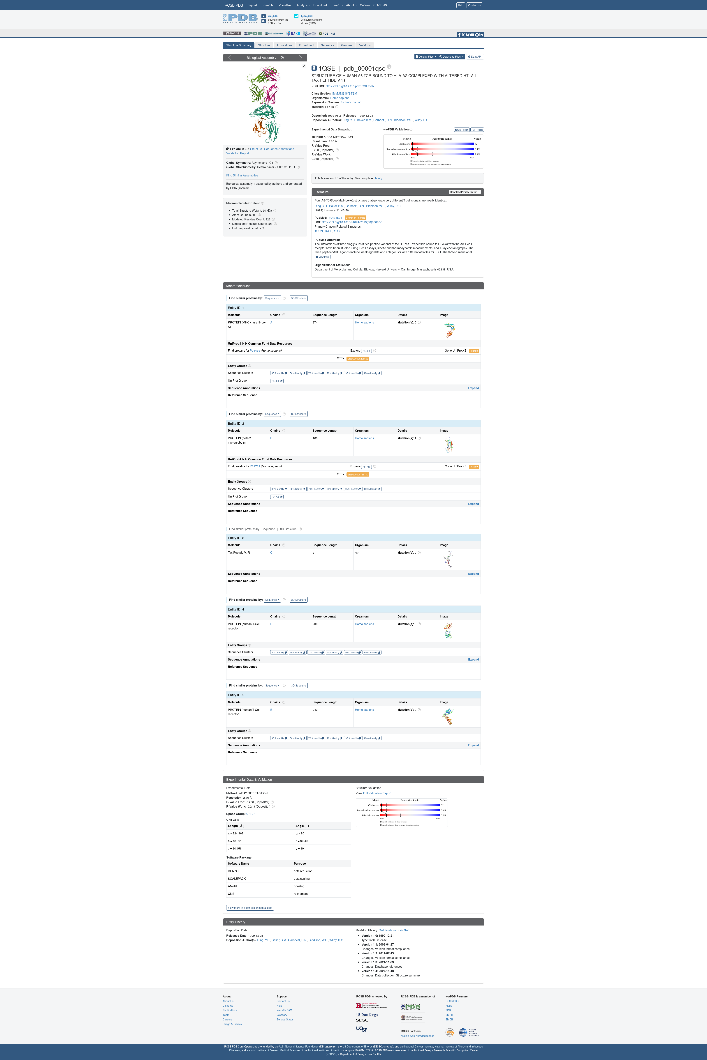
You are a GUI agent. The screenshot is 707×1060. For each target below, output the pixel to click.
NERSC (331, 1054)
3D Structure (298, 298)
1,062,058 (306, 16)
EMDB (449, 1019)
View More (323, 256)
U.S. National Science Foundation (299, 1046)
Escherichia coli (350, 102)
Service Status (285, 1019)
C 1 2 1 (251, 814)
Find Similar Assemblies (242, 175)
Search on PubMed (355, 217)
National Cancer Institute (418, 1046)
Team (226, 1015)
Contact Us (283, 1001)
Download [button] (320, 5)
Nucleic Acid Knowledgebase (417, 1036)
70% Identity (314, 373)
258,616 (272, 16)
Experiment (306, 45)
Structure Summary (238, 45)
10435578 (335, 217)
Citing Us (228, 1005)
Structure (264, 45)
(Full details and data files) (394, 930)
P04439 (255, 350)
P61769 (255, 466)
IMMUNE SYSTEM (344, 93)
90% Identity (333, 373)
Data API (476, 56)
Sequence (327, 45)
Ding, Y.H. (349, 120)
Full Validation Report (377, 793)
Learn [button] (337, 5)
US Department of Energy (357, 1046)
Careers (365, 5)
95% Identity (351, 373)
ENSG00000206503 (358, 358)
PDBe (449, 1005)
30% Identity (278, 373)
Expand (473, 388)
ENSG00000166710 (358, 474)
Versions (365, 45)
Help (460, 5)
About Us (228, 1001)
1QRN (319, 231)
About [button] (350, 5)
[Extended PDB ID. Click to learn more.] (389, 66)
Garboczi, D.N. (383, 120)
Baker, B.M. (364, 120)
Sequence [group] (271, 298)
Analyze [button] (302, 5)
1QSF (338, 231)
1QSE (328, 231)
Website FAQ (284, 1010)
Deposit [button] (252, 5)
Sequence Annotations (279, 149)
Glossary (282, 1015)
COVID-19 (380, 5)
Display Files (426, 56)
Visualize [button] (285, 5)
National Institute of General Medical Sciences (273, 1050)
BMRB (449, 1015)
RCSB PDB (234, 5)
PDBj (448, 1010)
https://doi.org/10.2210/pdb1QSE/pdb (350, 86)
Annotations (284, 45)
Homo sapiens (339, 98)
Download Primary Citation (464, 191)
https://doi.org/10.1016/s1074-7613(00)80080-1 (352, 222)
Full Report (477, 129)
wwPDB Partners (457, 996)
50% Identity (296, 373)
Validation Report (237, 153)
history (378, 178)
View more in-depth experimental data (250, 907)
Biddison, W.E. (403, 120)
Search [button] (268, 5)
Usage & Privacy (232, 1024)
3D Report (463, 129)
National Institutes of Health (324, 1050)
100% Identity (370, 373)
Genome (346, 45)
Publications (230, 1010)
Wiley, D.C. (422, 120)
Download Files (451, 56)
